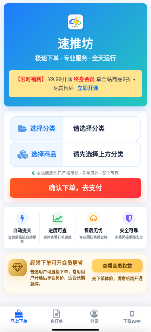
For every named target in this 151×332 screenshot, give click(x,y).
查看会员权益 (117, 266)
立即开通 (87, 88)
